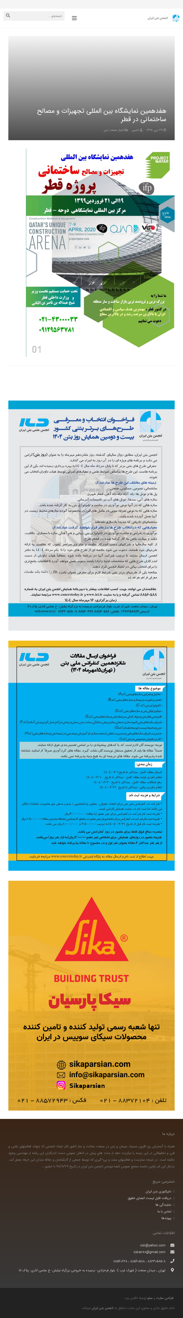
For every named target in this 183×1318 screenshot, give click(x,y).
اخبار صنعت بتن (114, 130)
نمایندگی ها (163, 1204)
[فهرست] (74, 18)
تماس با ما (164, 1211)
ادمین (135, 130)
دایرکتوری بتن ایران (158, 1191)
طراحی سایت (164, 1298)
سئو (149, 1298)
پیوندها (166, 1218)
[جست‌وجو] (8, 16)
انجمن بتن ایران (102, 1308)
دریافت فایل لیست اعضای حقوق (149, 1198)
